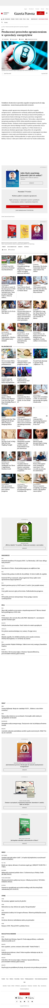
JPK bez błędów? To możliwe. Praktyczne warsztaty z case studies (24, 545)
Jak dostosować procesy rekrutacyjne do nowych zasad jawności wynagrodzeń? (24, 765)
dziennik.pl (31, 9)
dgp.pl (25, 9)
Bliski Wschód (4, 721)
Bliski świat (4, 870)
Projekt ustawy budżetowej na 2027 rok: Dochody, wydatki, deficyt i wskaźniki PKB (23, 380)
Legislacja (4, 628)
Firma (4, 26)
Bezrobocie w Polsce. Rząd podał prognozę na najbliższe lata (21, 568)
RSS (24, 982)
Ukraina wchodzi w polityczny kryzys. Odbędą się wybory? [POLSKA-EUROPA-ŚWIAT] (23, 881)
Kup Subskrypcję (40, 13)
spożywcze (26, 246)
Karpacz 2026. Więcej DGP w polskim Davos (15, 926)
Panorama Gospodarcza (24, 988)
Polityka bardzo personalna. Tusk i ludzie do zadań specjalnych (22, 625)
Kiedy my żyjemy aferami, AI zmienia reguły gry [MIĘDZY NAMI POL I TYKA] (24, 866)
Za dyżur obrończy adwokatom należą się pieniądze (18, 920)
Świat (3, 706)
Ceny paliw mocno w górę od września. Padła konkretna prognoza (22, 591)
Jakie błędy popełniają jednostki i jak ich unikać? (31, 174)
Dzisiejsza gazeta (6, 13)
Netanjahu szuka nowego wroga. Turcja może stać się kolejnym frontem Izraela (24, 724)
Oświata (3, 634)
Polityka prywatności (29, 978)
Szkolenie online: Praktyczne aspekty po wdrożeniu (29, 178)
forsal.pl (37, 9)
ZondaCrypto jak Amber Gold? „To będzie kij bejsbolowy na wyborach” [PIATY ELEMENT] (8, 380)
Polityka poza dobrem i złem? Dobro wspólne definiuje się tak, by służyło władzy (22, 953)
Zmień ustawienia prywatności (41, 978)
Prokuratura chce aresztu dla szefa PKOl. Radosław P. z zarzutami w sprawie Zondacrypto (23, 618)
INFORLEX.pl (17, 985)
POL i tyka (3, 862)
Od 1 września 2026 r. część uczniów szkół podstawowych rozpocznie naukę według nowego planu (8, 362)
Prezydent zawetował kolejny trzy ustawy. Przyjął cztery (19, 631)
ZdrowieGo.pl (29, 985)
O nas (7, 978)
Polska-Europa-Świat (6, 877)
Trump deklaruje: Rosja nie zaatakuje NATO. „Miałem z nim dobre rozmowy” (22, 709)
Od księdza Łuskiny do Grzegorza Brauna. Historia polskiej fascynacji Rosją (24, 913)
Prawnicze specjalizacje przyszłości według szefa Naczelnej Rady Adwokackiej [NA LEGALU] (22, 888)
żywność (4, 246)
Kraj (3, 558)
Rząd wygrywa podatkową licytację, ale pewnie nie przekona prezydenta (24, 967)
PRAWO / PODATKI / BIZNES (24, 800)
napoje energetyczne (11, 246)
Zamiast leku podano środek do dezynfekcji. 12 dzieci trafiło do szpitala (24, 574)
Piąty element (4, 855)
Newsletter (35, 985)
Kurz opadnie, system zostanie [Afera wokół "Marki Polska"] (21, 947)
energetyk (20, 246)
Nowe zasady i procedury (24, 838)
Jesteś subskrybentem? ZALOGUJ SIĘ (24, 210)
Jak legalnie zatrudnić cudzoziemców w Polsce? (24, 840)
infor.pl (42, 9)
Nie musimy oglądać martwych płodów (14, 901)
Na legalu (4, 885)
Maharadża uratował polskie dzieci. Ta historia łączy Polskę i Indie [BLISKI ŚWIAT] (23, 873)
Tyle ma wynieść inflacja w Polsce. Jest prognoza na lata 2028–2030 (24, 362)
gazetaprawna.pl (23, 985)
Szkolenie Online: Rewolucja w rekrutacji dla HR (24, 763)
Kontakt (3, 978)
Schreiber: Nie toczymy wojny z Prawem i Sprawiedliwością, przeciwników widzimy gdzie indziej (20, 652)
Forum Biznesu (43, 985)
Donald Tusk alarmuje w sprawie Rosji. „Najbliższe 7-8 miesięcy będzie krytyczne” (40, 362)
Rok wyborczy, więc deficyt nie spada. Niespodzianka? (18, 907)
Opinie (3, 898)
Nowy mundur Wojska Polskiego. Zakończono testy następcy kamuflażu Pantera (24, 645)
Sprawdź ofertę (24, 206)
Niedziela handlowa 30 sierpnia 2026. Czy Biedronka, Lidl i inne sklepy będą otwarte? (24, 561)
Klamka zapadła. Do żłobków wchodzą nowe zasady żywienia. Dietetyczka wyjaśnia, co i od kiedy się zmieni (21, 638)
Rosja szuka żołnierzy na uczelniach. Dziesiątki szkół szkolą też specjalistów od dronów (22, 717)
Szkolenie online (24, 543)
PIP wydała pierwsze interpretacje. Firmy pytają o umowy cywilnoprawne (20, 597)
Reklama (11, 978)
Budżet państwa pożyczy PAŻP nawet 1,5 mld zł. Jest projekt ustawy (23, 585)
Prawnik (3, 615)
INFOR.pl (12, 985)
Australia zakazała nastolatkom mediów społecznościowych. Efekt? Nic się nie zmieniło (24, 732)
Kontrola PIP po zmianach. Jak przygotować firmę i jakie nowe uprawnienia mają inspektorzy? (21, 578)
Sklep (47, 9)
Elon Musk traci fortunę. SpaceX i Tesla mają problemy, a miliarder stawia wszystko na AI (23, 940)
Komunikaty (16, 978)
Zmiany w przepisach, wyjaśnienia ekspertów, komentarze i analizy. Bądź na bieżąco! (24, 803)
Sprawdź (31, 183)
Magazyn (3, 623)
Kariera (22, 978)
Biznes (3, 588)
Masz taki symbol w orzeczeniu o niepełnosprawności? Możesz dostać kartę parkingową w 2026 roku (24, 611)
